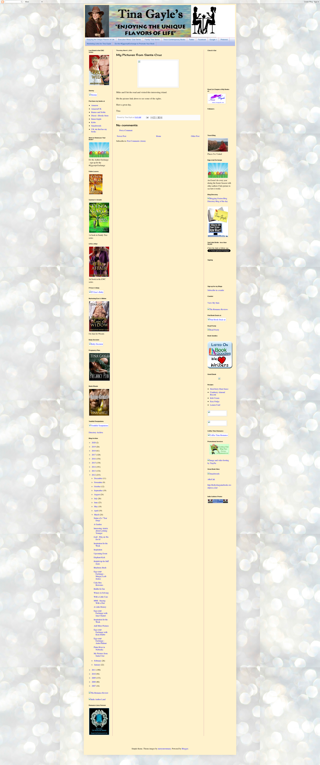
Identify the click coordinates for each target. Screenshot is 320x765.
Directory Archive (96, 432)
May (96, 506)
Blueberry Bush (100, 567)
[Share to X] (156, 117)
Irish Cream (214, 398)
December (98, 478)
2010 (94, 673)
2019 (94, 446)
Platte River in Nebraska (99, 648)
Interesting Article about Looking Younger (101, 530)
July (96, 498)
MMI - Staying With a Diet (100, 601)
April (96, 510)
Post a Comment (125, 130)
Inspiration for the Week (101, 544)
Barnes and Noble (98, 112)
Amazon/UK (96, 108)
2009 (94, 677)
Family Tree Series (152, 40)
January (97, 664)
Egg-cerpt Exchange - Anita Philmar (100, 640)
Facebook (202, 40)
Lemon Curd (215, 405)
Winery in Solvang (101, 592)
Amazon (94, 105)
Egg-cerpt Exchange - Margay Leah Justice (100, 575)
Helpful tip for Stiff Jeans (101, 562)
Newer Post (121, 136)
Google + (213, 40)
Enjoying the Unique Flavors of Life (100, 40)
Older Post (195, 136)
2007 (94, 685)
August (97, 494)
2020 (94, 442)
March (97, 514)
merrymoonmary (164, 748)
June (96, 502)
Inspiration (98, 549)
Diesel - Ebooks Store (99, 115)
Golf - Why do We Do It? (101, 538)
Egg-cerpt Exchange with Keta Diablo (100, 632)
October (97, 486)
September (98, 490)
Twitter (191, 40)
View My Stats (213, 302)
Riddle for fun (99, 589)
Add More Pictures (101, 625)
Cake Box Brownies (98, 583)
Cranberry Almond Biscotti (217, 393)
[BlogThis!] (154, 117)
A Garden (98, 524)
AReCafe (211, 479)
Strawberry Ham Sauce (219, 389)
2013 (94, 470)
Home (158, 136)
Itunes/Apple (96, 119)
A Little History (100, 607)
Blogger (185, 748)
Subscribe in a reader (216, 290)
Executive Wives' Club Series (129, 40)
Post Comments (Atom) (136, 141)
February (98, 660)
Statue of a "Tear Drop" (100, 519)
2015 (94, 462)
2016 (94, 458)
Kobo (93, 122)
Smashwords (96, 125)
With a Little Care (101, 596)
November (98, 482)
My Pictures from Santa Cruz (101, 654)
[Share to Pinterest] (161, 117)
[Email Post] (147, 117)
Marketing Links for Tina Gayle (99, 44)
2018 (94, 450)
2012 (94, 474)
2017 (94, 454)
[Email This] (151, 117)
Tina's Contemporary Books (174, 40)
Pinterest (224, 40)
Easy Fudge (214, 401)
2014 (94, 466)
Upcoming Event (100, 553)
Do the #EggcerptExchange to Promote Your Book (134, 44)
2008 (94, 681)
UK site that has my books (99, 130)
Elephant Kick (99, 557)
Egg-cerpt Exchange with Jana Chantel (100, 613)
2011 (94, 669)
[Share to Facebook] (159, 117)
